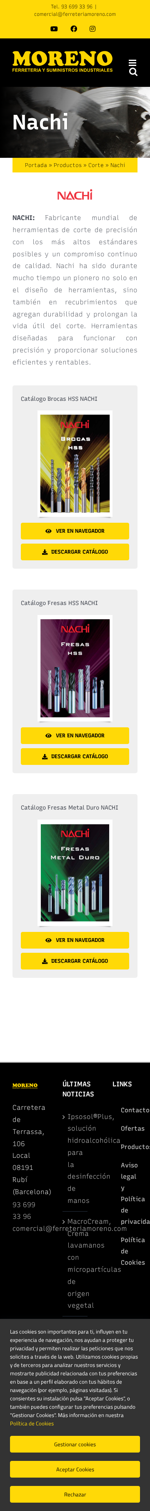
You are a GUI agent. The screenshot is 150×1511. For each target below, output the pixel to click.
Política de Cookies (32, 1423)
